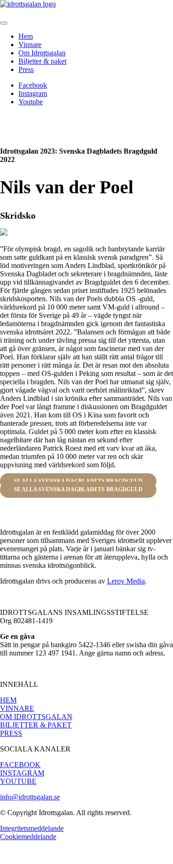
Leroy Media (126, 581)
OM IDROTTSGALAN (36, 717)
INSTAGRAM (22, 773)
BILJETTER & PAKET (36, 725)
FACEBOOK (20, 765)
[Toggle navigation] (3, 23)
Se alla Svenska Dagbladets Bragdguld (78, 489)
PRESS (11, 733)
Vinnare (30, 44)
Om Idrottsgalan (42, 53)
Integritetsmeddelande (32, 828)
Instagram (32, 93)
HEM (8, 700)
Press (26, 69)
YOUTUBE (18, 781)
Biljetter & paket (42, 61)
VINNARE (17, 708)
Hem (25, 36)
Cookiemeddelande (28, 836)
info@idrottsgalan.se (30, 797)
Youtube (30, 102)
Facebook (32, 85)
